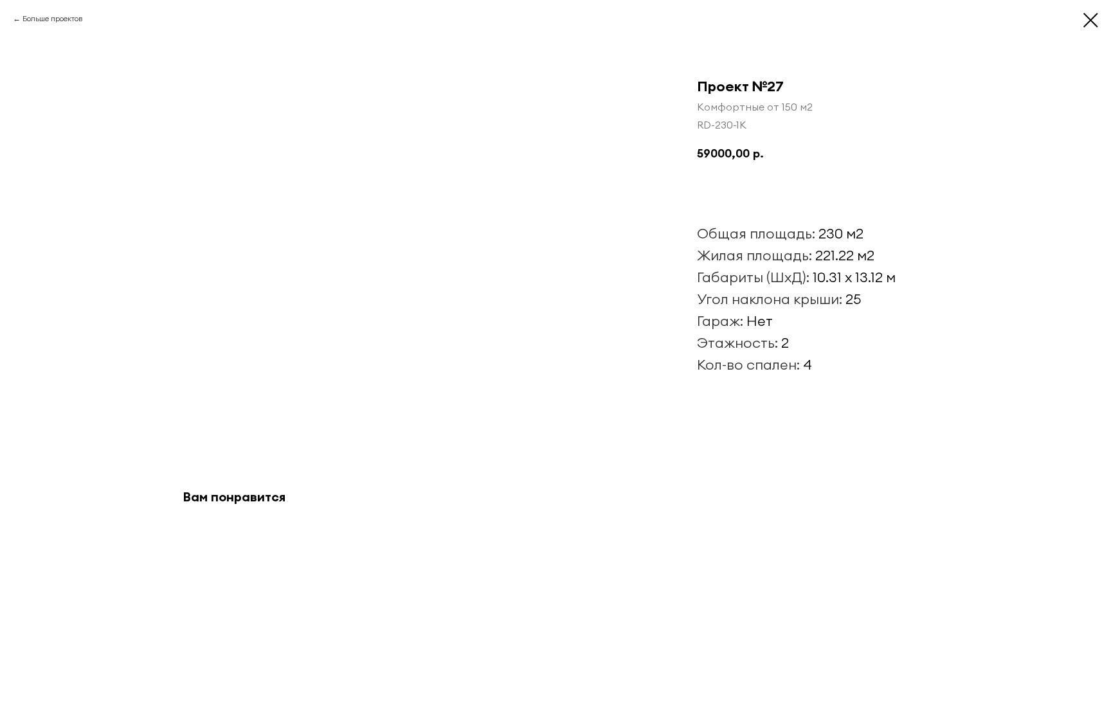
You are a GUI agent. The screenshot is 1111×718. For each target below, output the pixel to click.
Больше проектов (52, 18)
